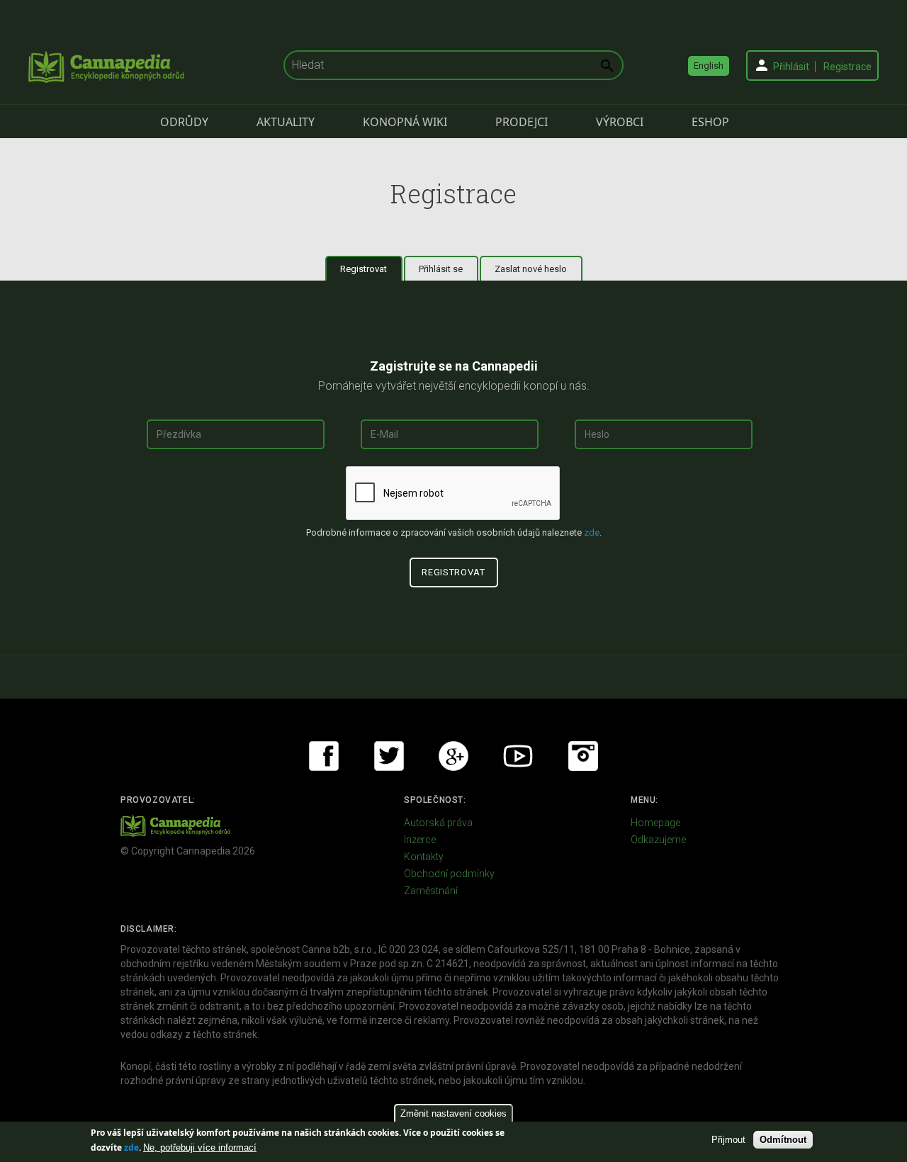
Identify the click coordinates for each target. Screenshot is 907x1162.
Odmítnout (783, 1139)
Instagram (583, 756)
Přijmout (728, 1139)
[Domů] (106, 66)
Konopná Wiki (405, 122)
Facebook (324, 756)
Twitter (389, 756)
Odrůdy (184, 122)
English (708, 65)
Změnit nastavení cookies (453, 1113)
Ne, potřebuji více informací (200, 1147)
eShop (710, 122)
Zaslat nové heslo (531, 269)
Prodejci (521, 122)
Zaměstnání (431, 890)
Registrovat (371, 269)
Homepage (655, 822)
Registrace (847, 66)
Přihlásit (791, 66)
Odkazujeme (658, 839)
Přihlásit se (441, 269)
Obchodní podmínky (449, 873)
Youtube (518, 756)
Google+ (453, 756)
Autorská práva (438, 822)
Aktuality (286, 122)
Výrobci (619, 122)
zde (131, 1147)
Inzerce (420, 839)
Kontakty (424, 856)
